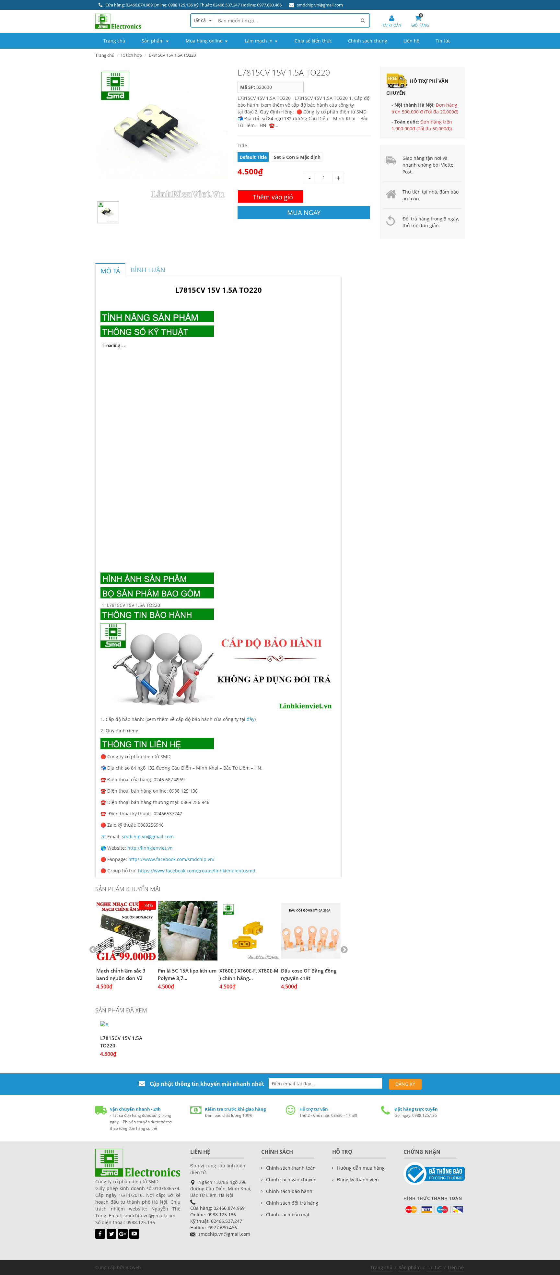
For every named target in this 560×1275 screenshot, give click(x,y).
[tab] (110, 270)
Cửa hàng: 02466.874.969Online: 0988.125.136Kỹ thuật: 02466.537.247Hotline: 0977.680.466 (217, 1218)
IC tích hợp (131, 55)
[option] (161, 133)
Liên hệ (456, 1267)
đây (250, 719)
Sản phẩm (410, 1267)
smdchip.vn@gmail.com (320, 5)
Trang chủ (381, 1267)
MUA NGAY (304, 212)
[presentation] (110, 271)
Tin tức (434, 1267)
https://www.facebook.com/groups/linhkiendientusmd (196, 871)
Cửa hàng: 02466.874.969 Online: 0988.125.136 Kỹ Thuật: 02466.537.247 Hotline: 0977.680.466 (193, 5)
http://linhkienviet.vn (150, 848)
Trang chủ (104, 55)
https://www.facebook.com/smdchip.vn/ (171, 859)
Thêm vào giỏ (273, 197)
